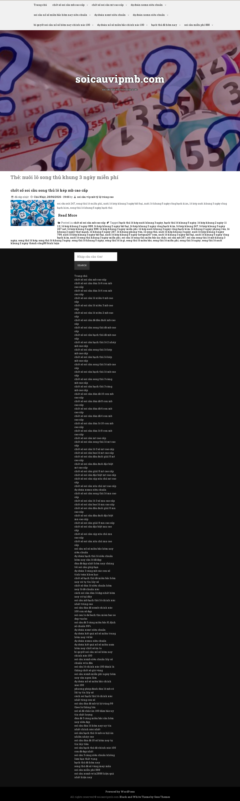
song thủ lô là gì (115, 240)
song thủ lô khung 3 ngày (54, 240)
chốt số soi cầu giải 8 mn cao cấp (94, 523)
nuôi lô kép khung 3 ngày (174, 231)
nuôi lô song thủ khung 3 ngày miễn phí (95, 237)
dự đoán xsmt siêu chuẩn (110, 15)
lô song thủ (150, 231)
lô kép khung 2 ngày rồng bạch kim (152, 226)
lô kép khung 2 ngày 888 (77, 226)
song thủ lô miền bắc (139, 240)
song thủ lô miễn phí (166, 240)
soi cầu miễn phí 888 (197, 25)
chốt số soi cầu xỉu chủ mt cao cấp (95, 486)
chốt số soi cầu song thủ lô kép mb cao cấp (49, 190)
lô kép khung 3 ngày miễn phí (119, 229)
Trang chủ (40, 4)
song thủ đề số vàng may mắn (92, 766)
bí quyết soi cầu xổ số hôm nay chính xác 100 (62, 25)
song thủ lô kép (27, 240)
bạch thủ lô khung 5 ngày (180, 222)
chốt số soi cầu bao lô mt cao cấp (94, 452)
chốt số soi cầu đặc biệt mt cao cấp (95, 475)
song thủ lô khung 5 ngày (88, 240)
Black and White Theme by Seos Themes (144, 797)
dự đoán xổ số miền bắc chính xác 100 (120, 25)
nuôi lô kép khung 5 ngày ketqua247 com (131, 234)
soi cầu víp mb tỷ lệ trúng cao (95, 197)
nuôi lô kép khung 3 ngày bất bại (83, 234)
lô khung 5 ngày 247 (103, 231)
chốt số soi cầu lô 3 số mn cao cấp (94, 500)
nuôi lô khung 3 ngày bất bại (176, 234)
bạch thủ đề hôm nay (164, 25)
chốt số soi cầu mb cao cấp (68, 4)
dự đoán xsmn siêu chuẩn (147, 4)
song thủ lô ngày (190, 240)
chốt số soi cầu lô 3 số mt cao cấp (94, 449)
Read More (67, 215)
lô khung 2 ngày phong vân (208, 229)
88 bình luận (51, 243)
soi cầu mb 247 (177, 237)
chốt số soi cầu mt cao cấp (108, 4)
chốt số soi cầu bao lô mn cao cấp (94, 504)
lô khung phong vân (129, 231)
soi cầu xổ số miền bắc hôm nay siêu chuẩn (60, 15)
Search (81, 265)
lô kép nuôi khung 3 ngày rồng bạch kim (164, 229)
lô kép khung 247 (187, 226)
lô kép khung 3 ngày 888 (83, 229)
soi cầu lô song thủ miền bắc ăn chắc (144, 237)
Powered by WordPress (120, 791)
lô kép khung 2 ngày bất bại (111, 226)
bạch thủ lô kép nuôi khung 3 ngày (141, 222)
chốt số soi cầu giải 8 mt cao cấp (94, 471)
